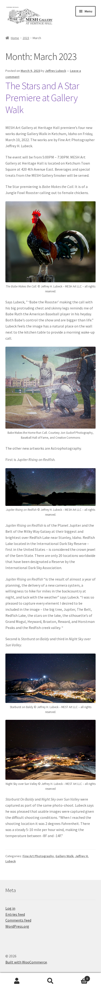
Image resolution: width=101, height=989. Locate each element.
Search (50, 981)
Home (15, 38)
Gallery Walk (64, 856)
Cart (77, 977)
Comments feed (18, 920)
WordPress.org (17, 926)
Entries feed (15, 914)
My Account (17, 981)
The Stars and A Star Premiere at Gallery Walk (42, 98)
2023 (26, 38)
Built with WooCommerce (26, 962)
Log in (10, 908)
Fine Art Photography (38, 856)
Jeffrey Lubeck (55, 71)
